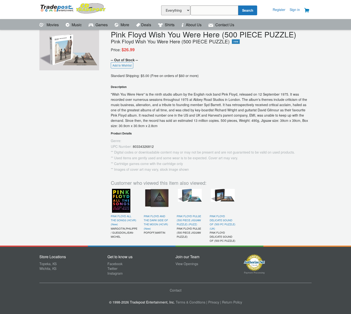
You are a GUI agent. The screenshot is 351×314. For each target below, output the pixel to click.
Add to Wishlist (122, 65)
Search (247, 10)
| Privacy (212, 302)
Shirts (170, 24)
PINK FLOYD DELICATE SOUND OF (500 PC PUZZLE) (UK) (222, 222)
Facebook (114, 263)
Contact (175, 290)
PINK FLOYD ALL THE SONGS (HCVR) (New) (123, 220)
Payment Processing (254, 273)
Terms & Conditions (190, 302)
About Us (193, 24)
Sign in (295, 9)
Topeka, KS (48, 263)
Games (102, 24)
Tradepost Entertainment (73, 8)
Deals (146, 24)
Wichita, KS (47, 268)
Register (279, 9)
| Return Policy (231, 302)
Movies (53, 24)
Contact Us (224, 24)
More (125, 24)
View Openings (187, 263)
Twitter (112, 268)
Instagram (115, 273)
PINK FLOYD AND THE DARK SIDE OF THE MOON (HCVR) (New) (156, 222)
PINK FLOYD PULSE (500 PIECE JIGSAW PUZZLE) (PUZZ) (189, 220)
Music (77, 24)
